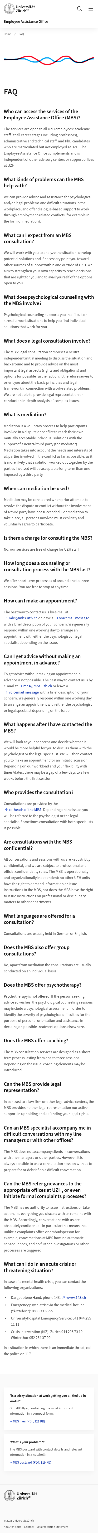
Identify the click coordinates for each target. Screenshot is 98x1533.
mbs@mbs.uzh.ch (23, 618)
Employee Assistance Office (26, 21)
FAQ (21, 34)
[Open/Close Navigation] (91, 8)
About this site (12, 1527)
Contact (29, 1527)
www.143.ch (76, 1297)
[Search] (79, 8)
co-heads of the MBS (25, 809)
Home (7, 34)
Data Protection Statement (52, 1527)
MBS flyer (29, 1421)
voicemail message (74, 618)
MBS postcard (32, 1462)
